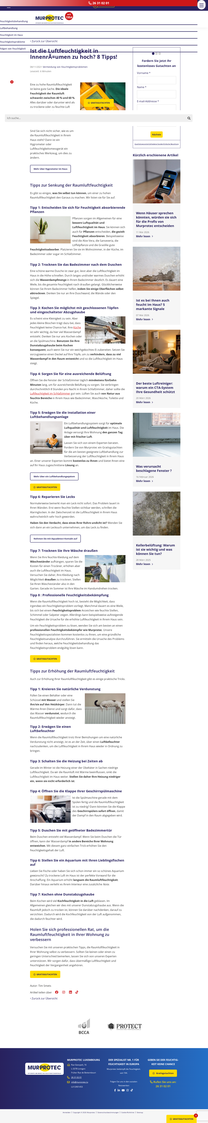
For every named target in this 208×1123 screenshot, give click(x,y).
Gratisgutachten (47, 487)
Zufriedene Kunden (156, 144)
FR (3, 5)
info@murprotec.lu (79, 1082)
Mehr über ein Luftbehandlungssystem (54, 476)
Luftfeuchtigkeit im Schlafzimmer (50, 393)
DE (8, 5)
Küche (77, 327)
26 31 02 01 (76, 1077)
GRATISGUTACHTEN (183, 1118)
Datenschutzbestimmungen (108, 1112)
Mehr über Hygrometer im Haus (50, 168)
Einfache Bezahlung (171, 144)
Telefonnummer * (148, 115)
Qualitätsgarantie (141, 144)
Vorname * (143, 73)
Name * (141, 87)
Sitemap (140, 1112)
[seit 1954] (49, 19)
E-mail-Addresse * (148, 101)
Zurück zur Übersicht (44, 41)
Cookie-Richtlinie (127, 1112)
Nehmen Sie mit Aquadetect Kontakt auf (55, 538)
